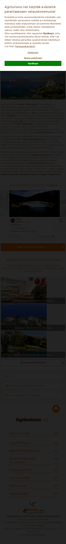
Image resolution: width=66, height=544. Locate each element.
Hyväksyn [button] (33, 63)
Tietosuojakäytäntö (25, 46)
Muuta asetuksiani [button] (33, 58)
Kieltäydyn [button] (33, 52)
